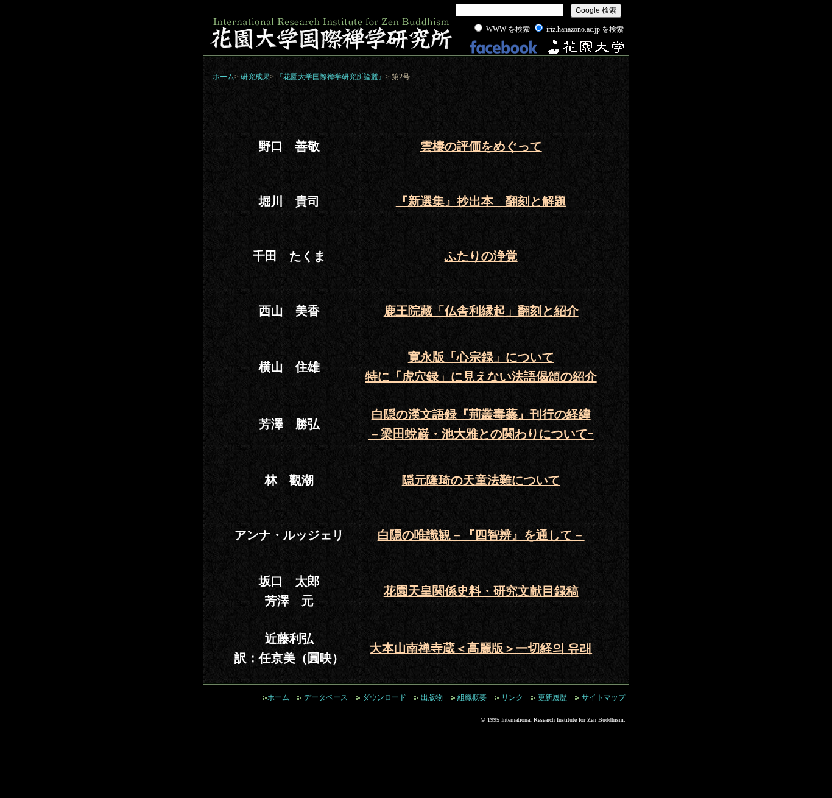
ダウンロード (384, 697)
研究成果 (255, 76)
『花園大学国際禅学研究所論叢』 (331, 76)
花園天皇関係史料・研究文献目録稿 (481, 591)
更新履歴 (552, 697)
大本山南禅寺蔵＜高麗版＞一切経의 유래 (481, 648)
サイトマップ (604, 697)
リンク (512, 697)
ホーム (223, 76)
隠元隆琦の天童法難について (481, 480)
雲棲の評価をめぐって (481, 146)
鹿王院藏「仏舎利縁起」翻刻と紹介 (481, 310)
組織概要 (472, 697)
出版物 (432, 697)
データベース (326, 697)
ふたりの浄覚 (481, 256)
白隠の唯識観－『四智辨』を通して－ (481, 535)
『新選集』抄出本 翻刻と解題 (481, 201)
